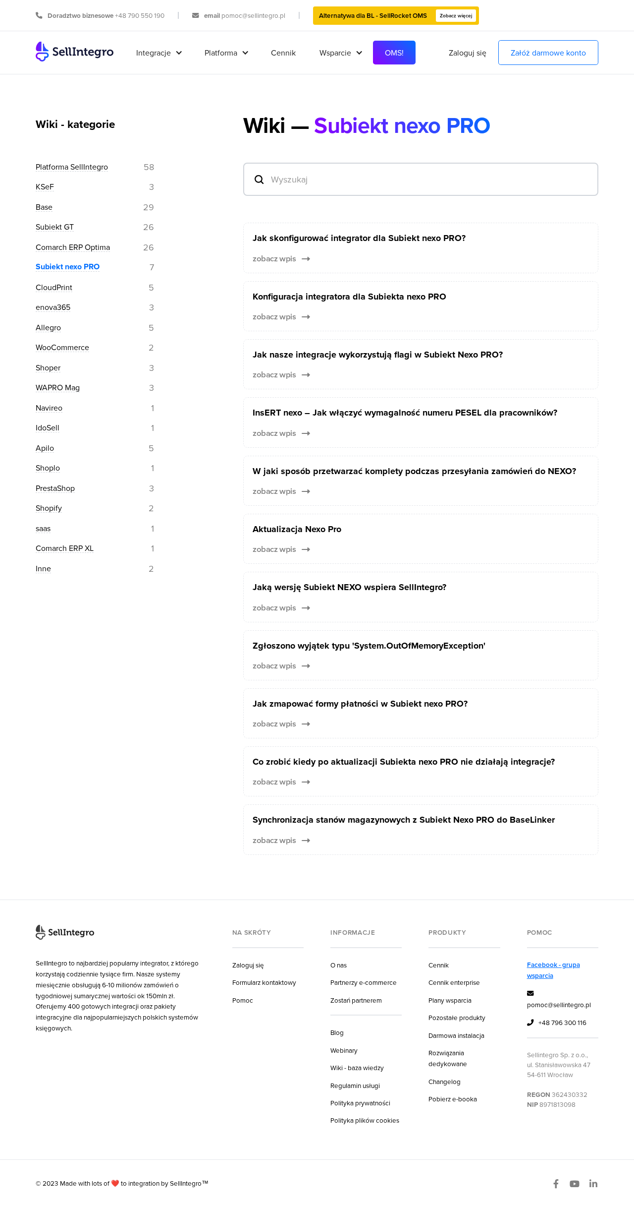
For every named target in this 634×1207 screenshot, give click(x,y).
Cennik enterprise (454, 982)
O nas (338, 964)
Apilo (45, 448)
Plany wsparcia (450, 1000)
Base (44, 207)
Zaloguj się (467, 52)
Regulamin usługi (355, 1085)
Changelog (444, 1081)
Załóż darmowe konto (548, 52)
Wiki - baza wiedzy (357, 1067)
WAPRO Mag (58, 387)
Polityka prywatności (360, 1102)
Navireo (49, 408)
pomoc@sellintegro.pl (559, 999)
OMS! (394, 52)
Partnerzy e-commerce (363, 982)
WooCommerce (62, 347)
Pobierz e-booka (452, 1098)
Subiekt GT (55, 227)
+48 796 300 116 (557, 1022)
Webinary (344, 1050)
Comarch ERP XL (65, 548)
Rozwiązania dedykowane (447, 1058)
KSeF (45, 186)
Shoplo (48, 468)
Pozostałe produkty (456, 1017)
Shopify (49, 508)
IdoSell (47, 427)
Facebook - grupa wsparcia (553, 970)
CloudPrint (54, 287)
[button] (158, 52)
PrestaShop (55, 488)
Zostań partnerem (356, 1000)
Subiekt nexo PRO (68, 267)
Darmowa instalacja (456, 1035)
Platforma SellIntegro (72, 167)
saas (43, 528)
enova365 (53, 307)
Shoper (48, 367)
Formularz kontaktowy (264, 982)
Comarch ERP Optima (73, 247)
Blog (337, 1032)
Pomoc (242, 1000)
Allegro (48, 327)
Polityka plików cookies (364, 1120)
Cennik (283, 52)
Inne (43, 568)
